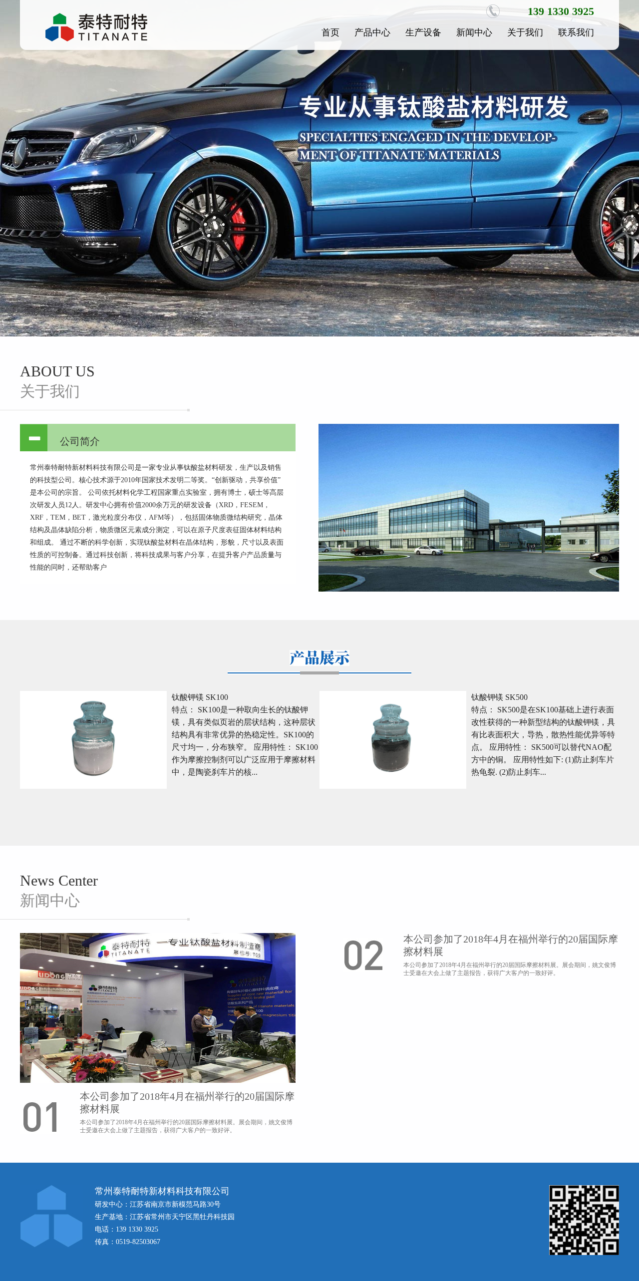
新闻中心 (474, 32)
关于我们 (525, 32)
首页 (330, 32)
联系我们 (576, 32)
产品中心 (372, 32)
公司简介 (80, 441)
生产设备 (423, 32)
